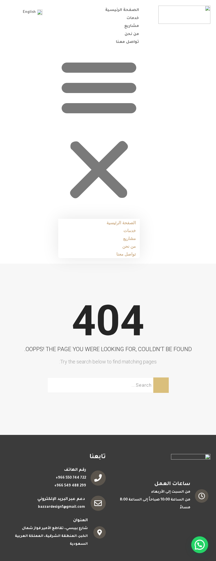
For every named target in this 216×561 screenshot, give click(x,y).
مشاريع (131, 26)
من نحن (132, 34)
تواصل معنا (127, 42)
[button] (99, 129)
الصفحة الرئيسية (122, 10)
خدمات (133, 18)
